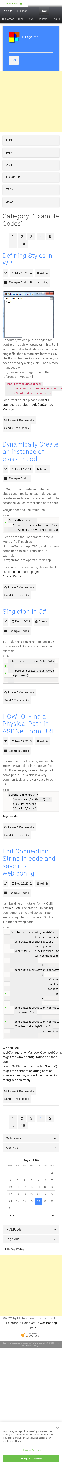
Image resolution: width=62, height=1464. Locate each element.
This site (7, 11)
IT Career (8, 19)
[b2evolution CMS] (31, 1335)
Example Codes (19, 282)
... (13, 244)
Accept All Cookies (30, 1458)
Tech (21, 19)
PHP (34, 11)
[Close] (57, 1428)
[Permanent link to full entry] (5, 273)
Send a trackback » (16, 428)
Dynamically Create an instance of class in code (31, 452)
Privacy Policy (14, 1249)
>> (52, 1215)
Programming (39, 282)
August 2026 (31, 1160)
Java (31, 19)
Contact (42, 19)
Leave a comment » (21, 420)
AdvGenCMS (11, 908)
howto (13, 816)
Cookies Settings (14, 3)
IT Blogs (22, 11)
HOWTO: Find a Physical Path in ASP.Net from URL (29, 724)
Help (25, 1323)
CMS (34, 1323)
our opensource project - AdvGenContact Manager (28, 404)
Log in (56, 19)
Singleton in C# (24, 611)
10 (23, 244)
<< (10, 1215)
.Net (44, 11)
